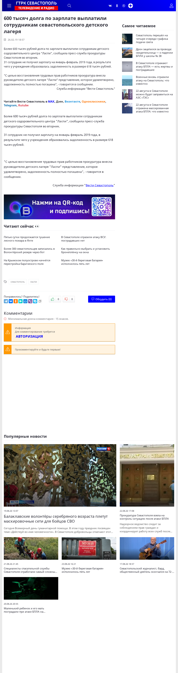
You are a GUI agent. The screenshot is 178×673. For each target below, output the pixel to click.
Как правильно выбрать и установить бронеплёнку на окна (85, 250)
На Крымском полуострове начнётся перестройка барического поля (27, 262)
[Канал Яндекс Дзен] (130, 5)
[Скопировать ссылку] (40, 301)
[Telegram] (6, 301)
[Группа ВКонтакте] (110, 5)
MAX (51, 101)
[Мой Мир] (25, 301)
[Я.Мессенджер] (20, 301)
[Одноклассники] (117, 5)
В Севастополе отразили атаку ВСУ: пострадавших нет (83, 238)
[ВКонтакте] (11, 301)
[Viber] (30, 301)
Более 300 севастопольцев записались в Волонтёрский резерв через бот (29, 250)
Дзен (59, 101)
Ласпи (33, 282)
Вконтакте (72, 101)
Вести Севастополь (100, 89)
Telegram (10, 105)
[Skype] (35, 301)
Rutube (23, 105)
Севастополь (18, 282)
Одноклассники (93, 101)
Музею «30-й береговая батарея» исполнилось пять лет (82, 262)
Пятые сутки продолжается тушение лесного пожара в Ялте (27, 238)
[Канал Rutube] (123, 5)
